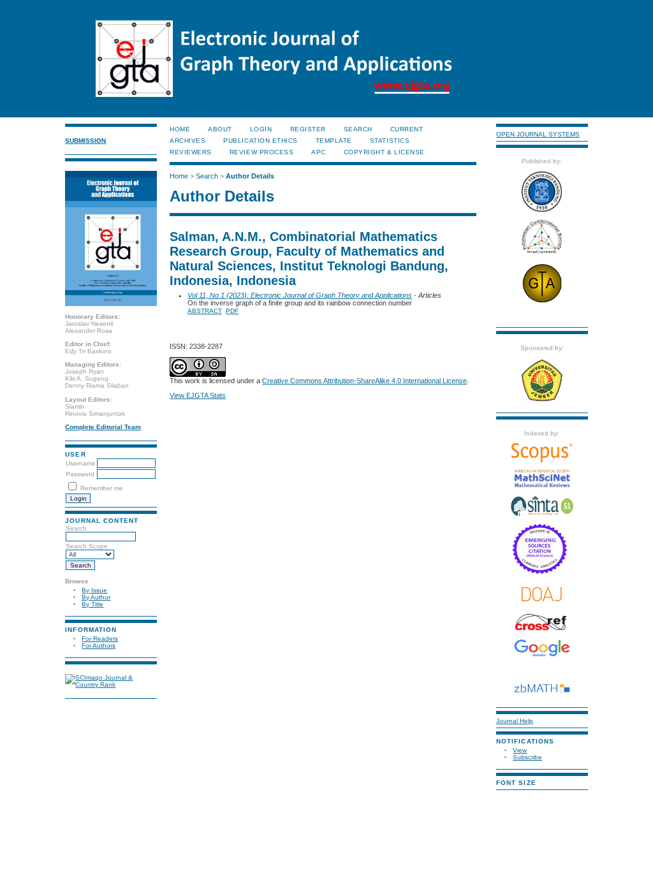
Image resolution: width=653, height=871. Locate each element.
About (220, 129)
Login (261, 129)
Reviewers (191, 152)
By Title (92, 604)
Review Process (261, 152)
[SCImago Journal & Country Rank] (110, 684)
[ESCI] (541, 572)
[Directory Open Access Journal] (541, 594)
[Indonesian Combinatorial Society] (542, 253)
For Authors (98, 645)
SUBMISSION (85, 140)
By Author (96, 597)
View (520, 750)
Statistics (389, 140)
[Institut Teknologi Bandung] (542, 209)
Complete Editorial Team (103, 426)
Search (76, 528)
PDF (232, 310)
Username (81, 463)
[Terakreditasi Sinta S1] (542, 514)
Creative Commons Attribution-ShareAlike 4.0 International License (364, 380)
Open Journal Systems (538, 134)
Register (308, 129)
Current (406, 129)
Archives (187, 140)
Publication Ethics (260, 140)
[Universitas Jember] (542, 400)
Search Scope (87, 546)
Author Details (250, 176)
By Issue (94, 590)
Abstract (204, 310)
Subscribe (527, 757)
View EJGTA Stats (198, 395)
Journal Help (514, 720)
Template (334, 140)
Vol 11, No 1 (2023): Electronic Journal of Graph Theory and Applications (299, 295)
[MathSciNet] (542, 485)
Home (180, 129)
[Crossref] (541, 622)
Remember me (101, 488)
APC (318, 152)
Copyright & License (384, 152)
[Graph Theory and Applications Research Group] (542, 301)
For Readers (100, 638)
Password (80, 474)
